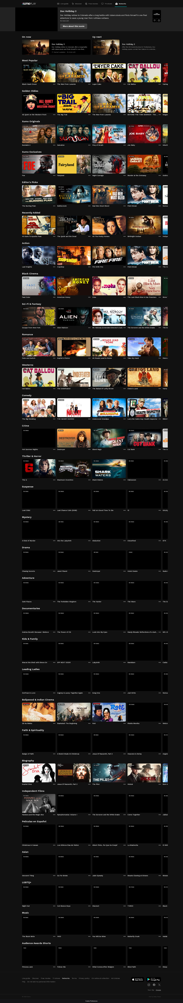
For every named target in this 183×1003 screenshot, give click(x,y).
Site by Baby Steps (155, 996)
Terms (74, 978)
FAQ (23, 982)
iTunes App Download (137, 980)
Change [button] (158, 990)
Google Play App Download (153, 980)
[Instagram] (148, 984)
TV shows (108, 4)
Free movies (93, 4)
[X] (159, 984)
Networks (122, 4)
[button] (73, 26)
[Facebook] (154, 984)
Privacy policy (84, 978)
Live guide (64, 4)
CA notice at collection (100, 978)
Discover (78, 4)
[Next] (161, 72)
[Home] (29, 4)
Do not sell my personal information (41, 982)
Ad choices (115, 978)
